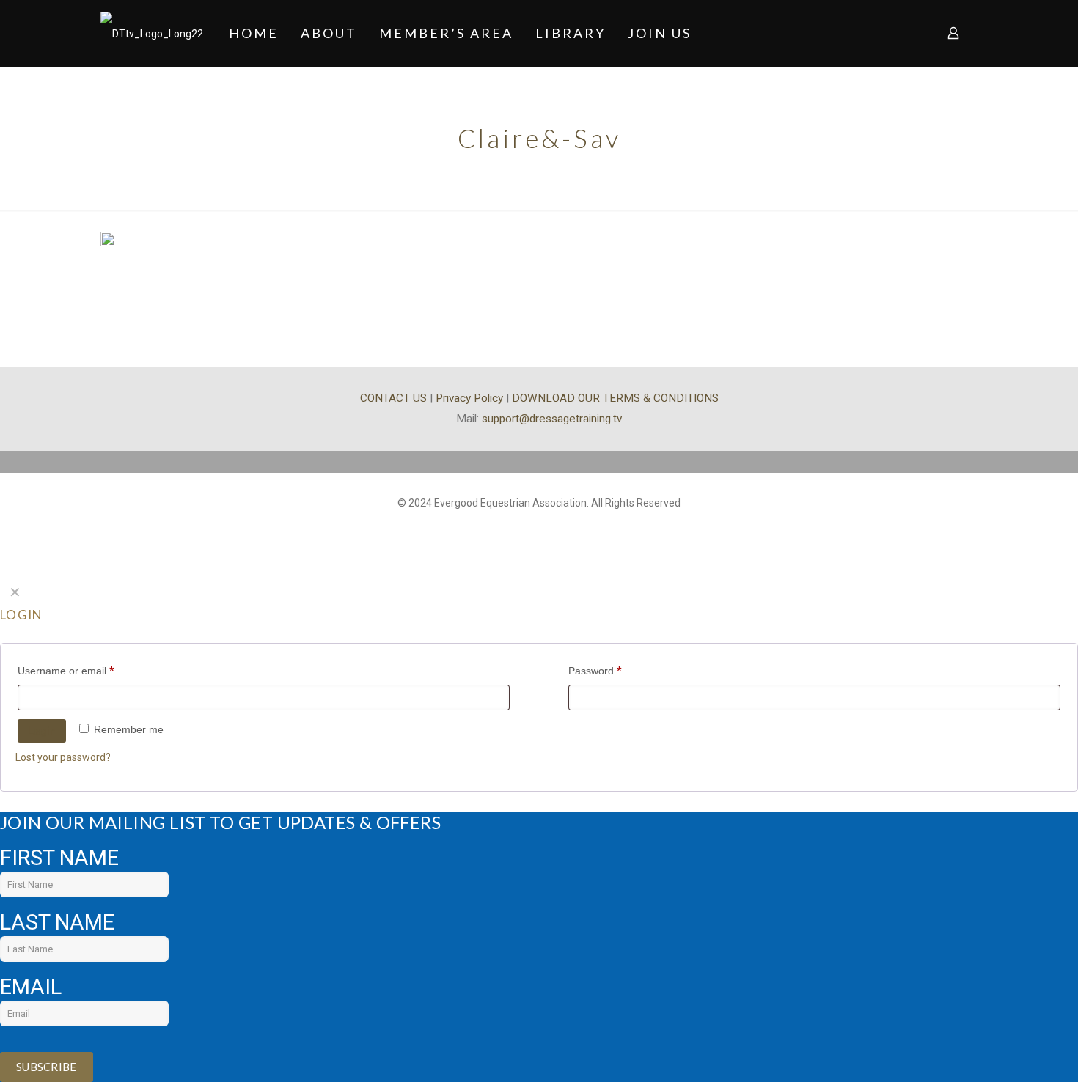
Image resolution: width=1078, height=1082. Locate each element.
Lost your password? (63, 757)
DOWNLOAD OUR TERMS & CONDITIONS (615, 398)
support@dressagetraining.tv (552, 418)
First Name (59, 857)
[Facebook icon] (539, 525)
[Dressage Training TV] (151, 33)
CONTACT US (393, 398)
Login (42, 731)
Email (31, 986)
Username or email (66, 671)
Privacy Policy (469, 398)
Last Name (57, 922)
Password (595, 671)
